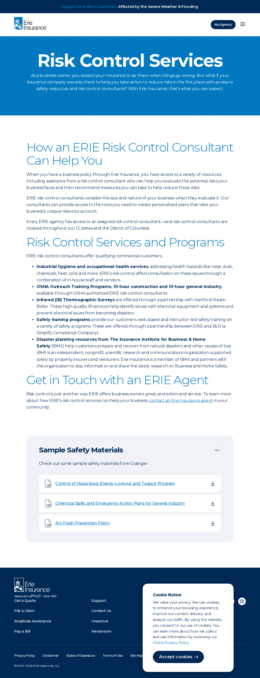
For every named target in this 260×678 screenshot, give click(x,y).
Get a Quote (25, 600)
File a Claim (24, 610)
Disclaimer (51, 655)
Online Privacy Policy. (171, 642)
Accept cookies (175, 656)
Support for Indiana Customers (89, 6)
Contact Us (101, 610)
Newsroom (101, 631)
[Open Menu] (243, 25)
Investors (99, 621)
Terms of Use (113, 655)
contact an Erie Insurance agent (181, 400)
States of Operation (80, 655)
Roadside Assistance (32, 621)
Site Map (136, 655)
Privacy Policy (24, 655)
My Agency (223, 24)
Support (98, 600)
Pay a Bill (22, 631)
